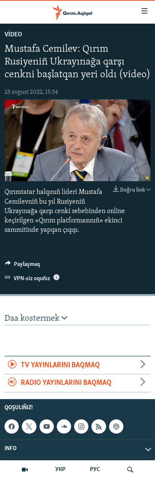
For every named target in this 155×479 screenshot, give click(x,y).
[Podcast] (116, 426)
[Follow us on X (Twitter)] (29, 426)
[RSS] (98, 426)
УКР (60, 470)
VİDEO (13, 35)
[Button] (22, 266)
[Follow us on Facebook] (12, 426)
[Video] (25, 469)
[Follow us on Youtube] (47, 426)
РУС (95, 470)
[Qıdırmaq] (130, 469)
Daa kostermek (33, 318)
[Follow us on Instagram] (81, 426)
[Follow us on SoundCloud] (64, 426)
